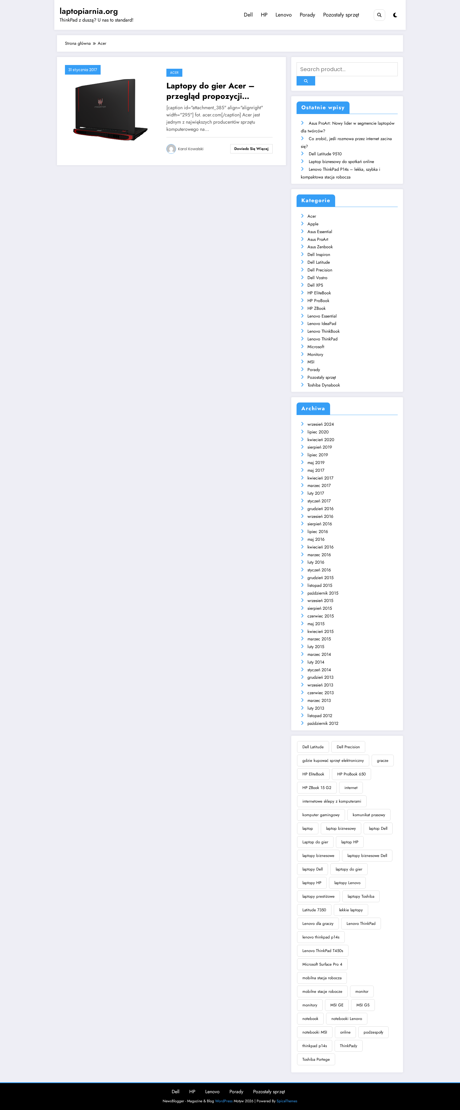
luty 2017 (315, 493)
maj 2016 (316, 539)
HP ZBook (316, 308)
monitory (309, 1005)
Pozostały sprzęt (341, 15)
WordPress (224, 1101)
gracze (382, 760)
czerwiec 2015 (320, 616)
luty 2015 (315, 647)
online (345, 1032)
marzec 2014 (319, 654)
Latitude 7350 (314, 910)
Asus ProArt (317, 239)
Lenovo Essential (322, 316)
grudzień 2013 (320, 677)
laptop (307, 828)
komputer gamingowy (321, 815)
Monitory (315, 354)
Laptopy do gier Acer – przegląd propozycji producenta (210, 90)
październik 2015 (322, 593)
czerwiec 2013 (320, 693)
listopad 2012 (319, 716)
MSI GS (362, 1005)
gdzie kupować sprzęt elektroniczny (333, 760)
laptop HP (349, 842)
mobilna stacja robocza (322, 978)
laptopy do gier (349, 869)
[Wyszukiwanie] (379, 15)
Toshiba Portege (316, 1059)
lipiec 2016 (317, 531)
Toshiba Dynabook (323, 385)
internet (351, 788)
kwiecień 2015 (320, 631)
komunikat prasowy (369, 815)
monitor (361, 991)
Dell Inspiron (318, 254)
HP (264, 15)
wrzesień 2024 (320, 424)
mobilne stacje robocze (322, 991)
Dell (248, 15)
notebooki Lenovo (346, 1019)
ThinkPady (348, 1046)
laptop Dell (378, 828)
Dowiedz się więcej (251, 148)
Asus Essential (319, 232)
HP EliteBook (319, 293)
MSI (310, 362)
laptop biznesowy (341, 828)
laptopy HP (311, 883)
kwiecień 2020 (320, 440)
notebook (310, 1019)
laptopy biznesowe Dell (367, 856)
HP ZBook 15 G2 (316, 788)
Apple (312, 224)
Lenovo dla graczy (318, 923)
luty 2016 (315, 562)
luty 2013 (315, 708)
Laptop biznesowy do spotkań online (341, 161)
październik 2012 (322, 723)
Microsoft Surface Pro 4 (322, 964)
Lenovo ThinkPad (322, 339)
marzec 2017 (319, 485)
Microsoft (315, 347)
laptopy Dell (312, 869)
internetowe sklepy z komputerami (331, 801)
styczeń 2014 (319, 670)
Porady (307, 15)
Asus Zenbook (320, 247)
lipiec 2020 (318, 432)
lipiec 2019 (317, 455)
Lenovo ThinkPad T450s (322, 951)
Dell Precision (319, 270)
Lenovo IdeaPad (321, 323)
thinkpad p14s (314, 1046)
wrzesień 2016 (320, 516)
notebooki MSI (314, 1032)
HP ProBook (318, 301)
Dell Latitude (318, 262)
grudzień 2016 (320, 509)
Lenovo (284, 15)
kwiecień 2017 (320, 478)
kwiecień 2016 (320, 547)
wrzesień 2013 (320, 685)
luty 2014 (315, 662)
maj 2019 (316, 463)
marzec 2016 (319, 555)
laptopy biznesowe (318, 856)
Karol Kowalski (190, 149)
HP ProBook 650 (351, 774)
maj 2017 (315, 470)
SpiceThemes (287, 1101)
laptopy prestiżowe (318, 896)
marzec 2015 (319, 639)
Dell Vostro (317, 278)
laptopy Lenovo (347, 883)
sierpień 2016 (319, 524)
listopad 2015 (319, 585)
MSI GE (336, 1005)
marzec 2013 (319, 700)
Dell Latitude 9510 (325, 154)
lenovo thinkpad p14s (320, 937)
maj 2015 (316, 624)
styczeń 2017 (319, 501)
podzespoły (373, 1032)
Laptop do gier (315, 842)
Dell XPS (315, 285)
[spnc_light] (395, 15)
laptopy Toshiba (361, 896)
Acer (174, 72)
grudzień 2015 (320, 578)
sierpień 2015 (319, 608)
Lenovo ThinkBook (323, 331)
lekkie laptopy (351, 910)
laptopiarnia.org (89, 11)
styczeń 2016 (319, 570)
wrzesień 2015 (320, 600)
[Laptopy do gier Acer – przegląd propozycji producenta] (110, 111)
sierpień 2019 (319, 447)
